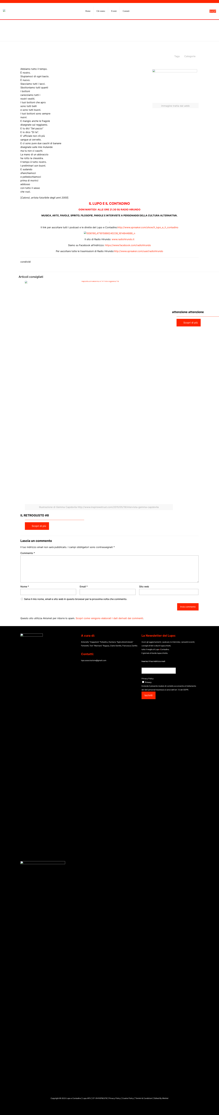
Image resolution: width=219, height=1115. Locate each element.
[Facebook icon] (105, 1104)
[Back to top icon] (205, 1109)
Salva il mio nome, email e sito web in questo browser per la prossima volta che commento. (75, 599)
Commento (27, 553)
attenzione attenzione (188, 312)
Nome (24, 586)
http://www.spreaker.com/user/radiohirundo (138, 251)
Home (86, 34)
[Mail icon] (114, 1104)
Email (84, 586)
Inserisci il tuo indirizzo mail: (153, 661)
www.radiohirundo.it (123, 239)
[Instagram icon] (111, 1104)
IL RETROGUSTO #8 (34, 515)
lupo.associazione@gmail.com (93, 660)
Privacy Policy (148, 678)
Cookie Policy (128, 1098)
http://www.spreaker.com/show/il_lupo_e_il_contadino (148, 227)
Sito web (144, 586)
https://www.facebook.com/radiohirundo (128, 245)
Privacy (148, 682)
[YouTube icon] (108, 1104)
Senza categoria (104, 34)
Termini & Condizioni (144, 1098)
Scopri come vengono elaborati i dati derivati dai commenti (109, 618)
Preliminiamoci (128, 34)
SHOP (212, 11)
